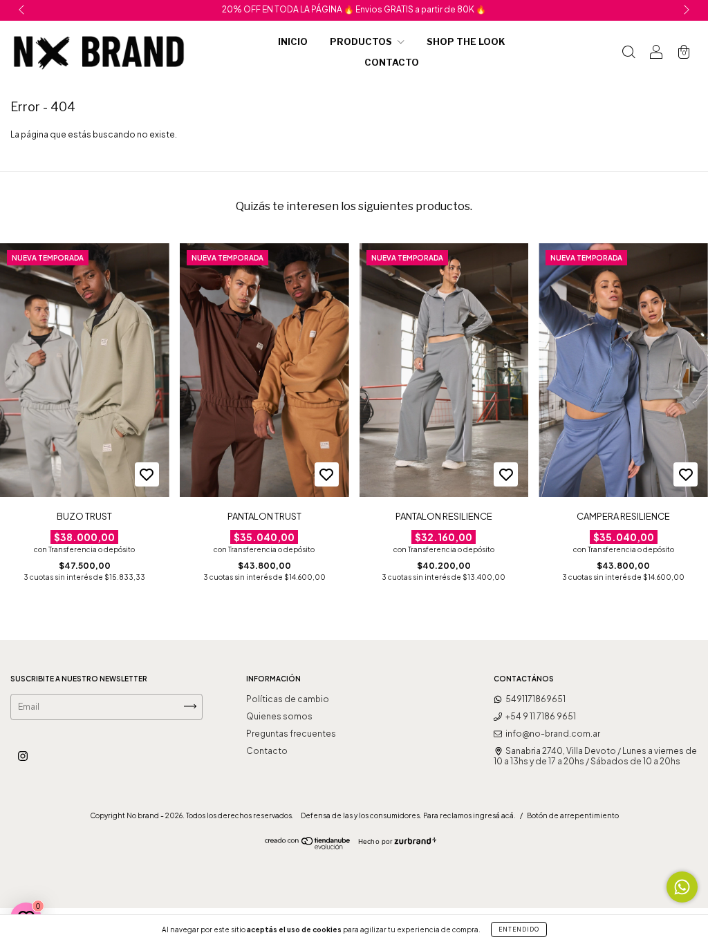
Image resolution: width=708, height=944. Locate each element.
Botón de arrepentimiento (573, 815)
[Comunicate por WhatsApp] (682, 887)
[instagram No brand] (22, 756)
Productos (362, 41)
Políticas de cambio (287, 699)
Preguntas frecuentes (291, 733)
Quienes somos (279, 716)
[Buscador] (628, 52)
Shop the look (466, 41)
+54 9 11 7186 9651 (540, 716)
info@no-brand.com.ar (552, 733)
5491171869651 (535, 699)
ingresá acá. (494, 815)
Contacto (391, 62)
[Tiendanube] (308, 846)
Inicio (293, 41)
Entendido (519, 929)
